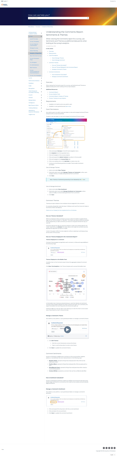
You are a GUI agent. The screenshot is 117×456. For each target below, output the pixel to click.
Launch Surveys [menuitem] (34, 39)
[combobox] (57, 18)
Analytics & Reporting (47, 26)
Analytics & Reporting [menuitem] (35, 53)
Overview (51, 51)
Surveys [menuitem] (31, 36)
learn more (68, 106)
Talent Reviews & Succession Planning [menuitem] (34, 91)
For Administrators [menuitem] (34, 65)
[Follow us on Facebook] (104, 448)
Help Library (31, 26)
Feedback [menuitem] (31, 83)
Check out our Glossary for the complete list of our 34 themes (61, 210)
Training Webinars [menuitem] (33, 108)
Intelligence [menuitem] (32, 102)
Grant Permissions (53, 55)
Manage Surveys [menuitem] (34, 48)
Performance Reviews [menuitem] (34, 80)
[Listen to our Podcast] (112, 448)
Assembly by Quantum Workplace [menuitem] (34, 111)
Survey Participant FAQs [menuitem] (34, 59)
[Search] (88, 18)
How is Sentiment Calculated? (59, 74)
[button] (41, 32)
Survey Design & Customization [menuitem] (34, 45)
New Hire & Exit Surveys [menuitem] (36, 55)
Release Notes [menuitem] (32, 100)
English (112, 454)
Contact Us (113, 1)
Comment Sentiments (54, 72)
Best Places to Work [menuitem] (33, 105)
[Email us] (115, 448)
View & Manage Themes (58, 58)
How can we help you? (39, 15)
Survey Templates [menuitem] (34, 41)
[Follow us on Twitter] (106, 448)
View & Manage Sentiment (58, 60)
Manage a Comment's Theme (59, 69)
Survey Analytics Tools (54, 94)
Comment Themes (53, 62)
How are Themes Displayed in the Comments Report (65, 67)
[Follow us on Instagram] (109, 448)
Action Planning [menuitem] (34, 50)
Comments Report (53, 92)
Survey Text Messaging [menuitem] (35, 75)
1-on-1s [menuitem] (30, 78)
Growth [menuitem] (30, 95)
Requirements (52, 53)
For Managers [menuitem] (33, 62)
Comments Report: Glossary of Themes (58, 96)
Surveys (38, 26)
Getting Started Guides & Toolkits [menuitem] (33, 33)
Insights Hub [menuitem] (32, 114)
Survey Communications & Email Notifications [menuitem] (34, 72)
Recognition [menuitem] (32, 88)
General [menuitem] (31, 97)
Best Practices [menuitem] (33, 67)
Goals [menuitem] (30, 85)
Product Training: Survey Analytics (57, 98)
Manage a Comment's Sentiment (60, 76)
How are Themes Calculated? (59, 65)
